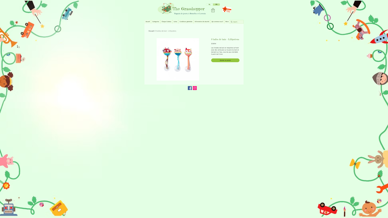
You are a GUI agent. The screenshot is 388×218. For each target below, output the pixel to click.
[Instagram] (195, 88)
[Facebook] (190, 88)
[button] (213, 10)
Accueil (151, 31)
